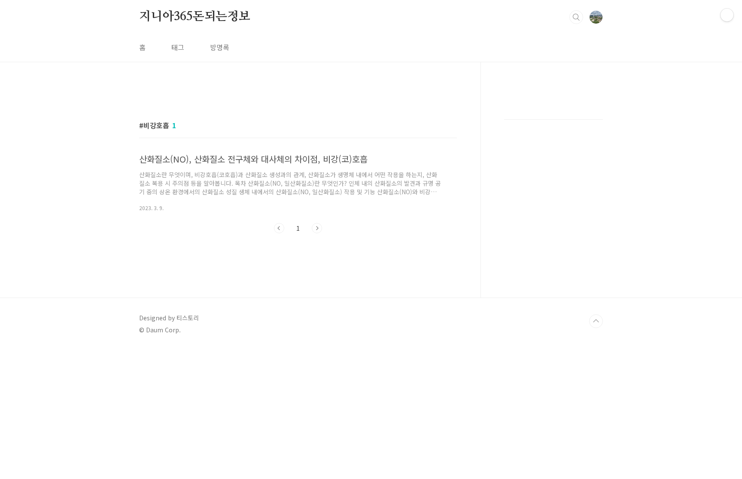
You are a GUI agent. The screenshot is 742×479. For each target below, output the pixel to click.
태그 (177, 47)
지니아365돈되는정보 (194, 17)
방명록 (219, 47)
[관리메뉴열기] (727, 15)
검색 (576, 17)
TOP (596, 321)
